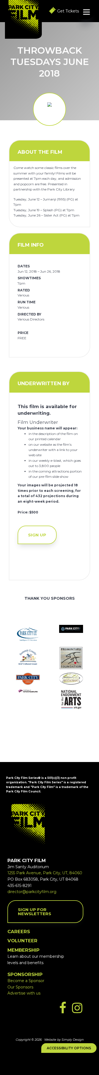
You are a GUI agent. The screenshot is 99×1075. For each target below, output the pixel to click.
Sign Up (37, 535)
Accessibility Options (69, 1048)
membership (23, 950)
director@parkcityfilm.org (31, 891)
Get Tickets (68, 11)
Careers (18, 931)
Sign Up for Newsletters (34, 911)
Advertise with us (23, 993)
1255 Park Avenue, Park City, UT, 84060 (44, 872)
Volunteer (22, 940)
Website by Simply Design (64, 1040)
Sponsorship (25, 974)
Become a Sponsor (25, 980)
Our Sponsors (20, 987)
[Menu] (86, 11)
